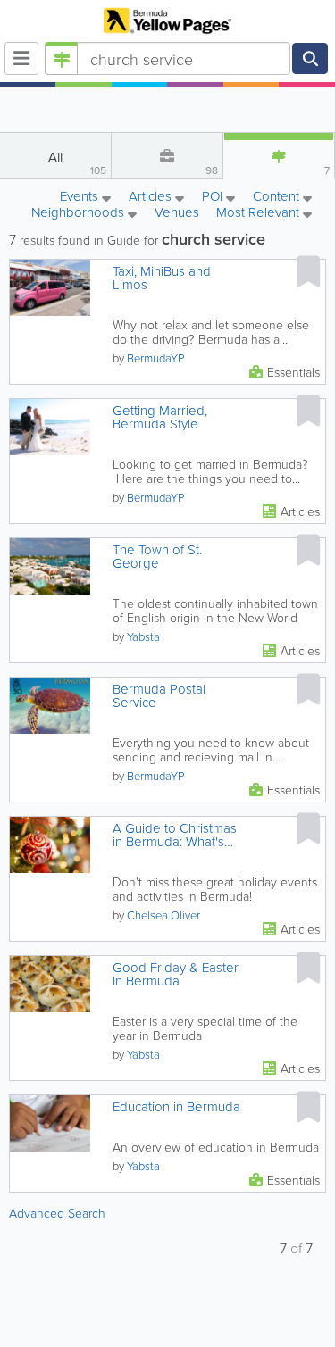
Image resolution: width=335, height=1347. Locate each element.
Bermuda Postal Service (159, 695)
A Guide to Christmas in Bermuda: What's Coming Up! (175, 834)
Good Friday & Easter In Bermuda (176, 973)
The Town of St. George (157, 556)
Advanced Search (57, 1212)
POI (214, 197)
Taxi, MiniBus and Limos (162, 277)
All (77, 162)
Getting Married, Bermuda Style (160, 416)
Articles (152, 197)
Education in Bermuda (176, 1106)
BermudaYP (155, 358)
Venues (177, 212)
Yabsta (143, 636)
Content (278, 197)
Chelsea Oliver (163, 915)
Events (81, 197)
